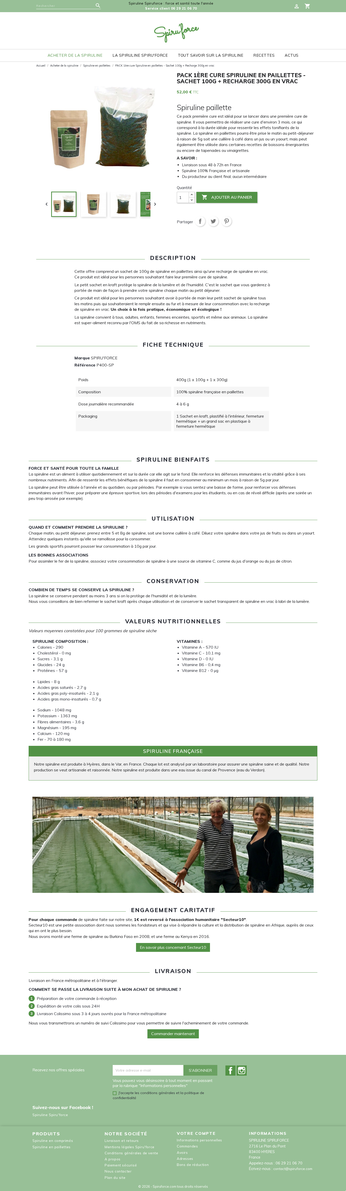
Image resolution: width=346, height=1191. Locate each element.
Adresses (185, 1158)
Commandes (187, 1146)
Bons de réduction (193, 1164)
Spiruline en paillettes (51, 1147)
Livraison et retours (122, 1140)
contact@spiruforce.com (292, 1168)
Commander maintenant (173, 1033)
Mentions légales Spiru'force (130, 1147)
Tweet (213, 221)
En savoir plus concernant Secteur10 (173, 947)
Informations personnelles (199, 1140)
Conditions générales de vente (131, 1153)
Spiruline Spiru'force (50, 1115)
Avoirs (182, 1152)
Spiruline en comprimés (52, 1140)
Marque (82, 357)
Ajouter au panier (227, 197)
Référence (84, 364)
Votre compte (196, 1133)
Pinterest (226, 221)
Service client (171, 8)
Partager (200, 221)
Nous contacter (118, 1171)
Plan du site (115, 1177)
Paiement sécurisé (121, 1165)
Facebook (230, 1070)
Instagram (242, 1070)
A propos (113, 1159)
